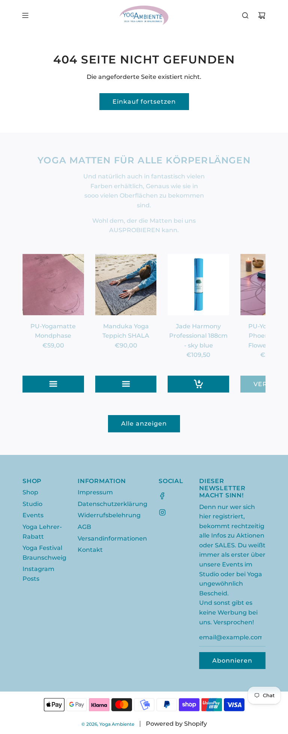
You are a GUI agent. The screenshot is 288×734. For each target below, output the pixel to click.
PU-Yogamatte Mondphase (53, 331)
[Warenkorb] (262, 15)
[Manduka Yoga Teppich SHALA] (126, 285)
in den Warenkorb (205, 384)
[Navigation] (25, 15)
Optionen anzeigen (60, 384)
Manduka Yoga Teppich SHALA (125, 331)
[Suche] (245, 15)
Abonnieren (232, 660)
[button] (36, 323)
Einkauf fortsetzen (144, 101)
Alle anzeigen (144, 423)
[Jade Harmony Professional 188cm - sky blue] (198, 285)
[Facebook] (162, 496)
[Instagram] (162, 512)
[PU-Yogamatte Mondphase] (53, 285)
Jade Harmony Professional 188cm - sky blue (198, 336)
